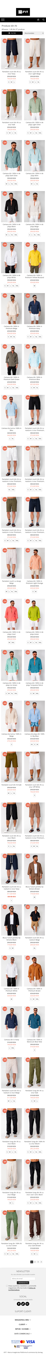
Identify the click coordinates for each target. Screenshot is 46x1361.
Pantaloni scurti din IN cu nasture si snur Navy (11, 888)
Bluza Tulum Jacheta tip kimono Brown (34, 888)
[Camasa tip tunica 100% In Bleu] (11, 410)
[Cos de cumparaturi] (38, 19)
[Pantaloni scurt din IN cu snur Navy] (11, 53)
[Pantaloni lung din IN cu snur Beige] (11, 1174)
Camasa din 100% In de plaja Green (34, 633)
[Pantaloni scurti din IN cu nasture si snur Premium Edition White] (11, 461)
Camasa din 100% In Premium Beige (11, 327)
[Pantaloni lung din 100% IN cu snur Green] (11, 1225)
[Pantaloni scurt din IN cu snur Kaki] (11, 104)
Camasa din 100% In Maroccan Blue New (34, 1041)
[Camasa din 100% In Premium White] (11, 970)
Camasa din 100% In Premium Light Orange (34, 582)
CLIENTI (22, 1324)
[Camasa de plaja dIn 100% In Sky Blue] (34, 716)
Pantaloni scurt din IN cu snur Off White (34, 786)
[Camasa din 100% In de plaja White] (11, 257)
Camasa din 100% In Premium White (11, 990)
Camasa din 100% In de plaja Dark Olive (11, 174)
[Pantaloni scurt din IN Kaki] (11, 767)
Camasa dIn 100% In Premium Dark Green (11, 378)
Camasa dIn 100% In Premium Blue (34, 378)
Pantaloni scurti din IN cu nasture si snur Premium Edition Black (34, 429)
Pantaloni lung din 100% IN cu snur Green (11, 1244)
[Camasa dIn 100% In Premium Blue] (34, 359)
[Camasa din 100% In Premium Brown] (34, 970)
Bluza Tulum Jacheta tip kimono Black (11, 939)
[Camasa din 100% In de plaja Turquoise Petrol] (34, 665)
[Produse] (3, 20)
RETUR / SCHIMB (22, 1329)
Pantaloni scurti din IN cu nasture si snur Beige (11, 1092)
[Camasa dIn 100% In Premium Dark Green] (11, 359)
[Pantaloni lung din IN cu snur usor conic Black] (34, 1174)
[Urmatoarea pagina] (41, 1262)
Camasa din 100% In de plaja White (11, 276)
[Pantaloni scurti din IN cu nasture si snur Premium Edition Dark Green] (11, 512)
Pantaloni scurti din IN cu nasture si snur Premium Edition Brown (34, 837)
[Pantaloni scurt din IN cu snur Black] (11, 818)
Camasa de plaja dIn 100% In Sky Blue (34, 735)
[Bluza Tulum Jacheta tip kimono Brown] (34, 869)
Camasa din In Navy (11, 1040)
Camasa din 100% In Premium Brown (34, 990)
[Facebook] (19, 1304)
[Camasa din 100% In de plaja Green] (34, 614)
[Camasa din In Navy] (11, 1021)
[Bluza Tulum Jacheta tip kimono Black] (11, 920)
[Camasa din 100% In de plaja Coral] (11, 614)
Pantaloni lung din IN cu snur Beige (11, 1193)
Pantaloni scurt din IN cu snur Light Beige (34, 73)
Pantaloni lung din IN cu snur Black (11, 1142)
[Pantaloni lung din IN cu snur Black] (11, 1123)
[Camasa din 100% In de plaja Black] (11, 206)
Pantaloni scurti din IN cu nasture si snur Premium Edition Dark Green (11, 531)
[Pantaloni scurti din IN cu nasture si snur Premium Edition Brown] (34, 818)
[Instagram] (27, 1304)
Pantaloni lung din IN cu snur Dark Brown (34, 1244)
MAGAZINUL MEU (22, 1320)
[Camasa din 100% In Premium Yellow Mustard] (34, 257)
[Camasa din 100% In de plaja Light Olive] (34, 104)
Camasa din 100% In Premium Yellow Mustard (34, 276)
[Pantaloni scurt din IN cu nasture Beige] (34, 920)
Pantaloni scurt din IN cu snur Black (11, 837)
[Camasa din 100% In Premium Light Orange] (34, 563)
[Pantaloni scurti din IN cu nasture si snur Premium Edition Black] (34, 410)
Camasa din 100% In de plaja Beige (34, 225)
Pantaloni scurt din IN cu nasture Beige (34, 939)
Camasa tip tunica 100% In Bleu (11, 429)
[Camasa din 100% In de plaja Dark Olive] (11, 155)
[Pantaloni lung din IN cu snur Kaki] (34, 1072)
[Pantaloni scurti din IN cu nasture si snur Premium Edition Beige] (34, 461)
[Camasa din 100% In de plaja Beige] (34, 206)
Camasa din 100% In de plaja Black (11, 225)
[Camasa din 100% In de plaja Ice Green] (11, 665)
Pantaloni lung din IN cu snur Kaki (34, 1092)
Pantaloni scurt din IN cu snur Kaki (11, 123)
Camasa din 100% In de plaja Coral (11, 633)
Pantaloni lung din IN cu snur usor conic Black (34, 1193)
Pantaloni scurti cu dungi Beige (11, 582)
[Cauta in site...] (43, 19)
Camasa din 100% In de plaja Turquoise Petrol (34, 684)
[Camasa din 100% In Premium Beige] (11, 308)
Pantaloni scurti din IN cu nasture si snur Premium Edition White (11, 480)
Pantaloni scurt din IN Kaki (11, 785)
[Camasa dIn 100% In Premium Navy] (34, 308)
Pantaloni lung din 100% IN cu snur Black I (34, 1142)
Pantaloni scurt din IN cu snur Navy (11, 73)
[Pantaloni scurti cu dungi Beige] (11, 563)
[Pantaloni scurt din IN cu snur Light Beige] (34, 53)
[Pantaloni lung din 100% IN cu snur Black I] (34, 1123)
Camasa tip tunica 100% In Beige (11, 735)
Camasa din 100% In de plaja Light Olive (34, 123)
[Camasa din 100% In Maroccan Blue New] (34, 1021)
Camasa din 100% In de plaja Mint (34, 174)
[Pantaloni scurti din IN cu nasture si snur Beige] (11, 1072)
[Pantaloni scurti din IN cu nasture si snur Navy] (11, 869)
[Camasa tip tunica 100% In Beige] (11, 716)
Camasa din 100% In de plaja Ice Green (11, 684)
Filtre (13, 33)
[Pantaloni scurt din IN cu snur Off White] (34, 767)
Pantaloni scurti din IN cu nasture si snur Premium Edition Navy (34, 531)
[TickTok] (23, 1304)
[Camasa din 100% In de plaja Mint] (34, 155)
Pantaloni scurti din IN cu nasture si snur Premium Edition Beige (34, 480)
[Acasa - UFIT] (23, 12)
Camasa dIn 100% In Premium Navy (34, 327)
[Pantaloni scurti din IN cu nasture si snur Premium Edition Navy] (34, 512)
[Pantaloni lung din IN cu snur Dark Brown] (34, 1225)
